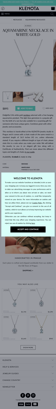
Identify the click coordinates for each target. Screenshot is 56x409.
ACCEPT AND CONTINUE (28, 229)
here (33, 223)
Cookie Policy (37, 203)
